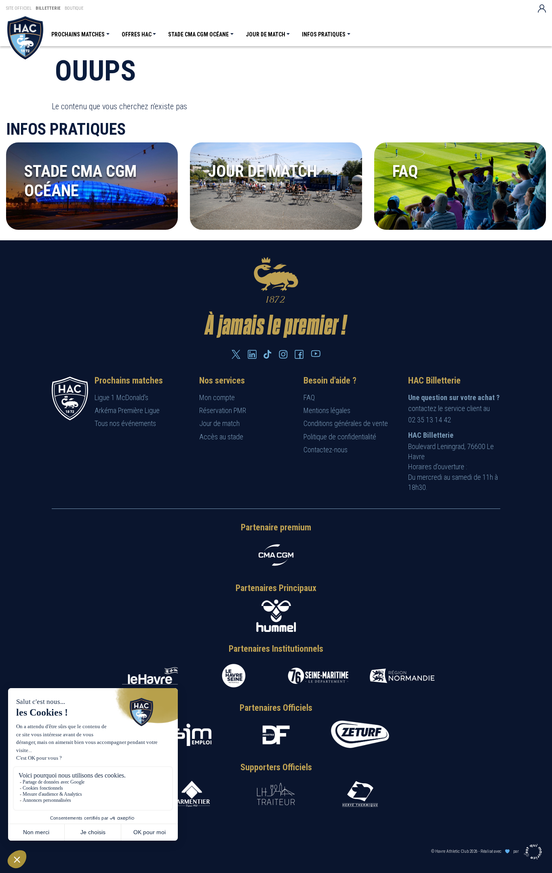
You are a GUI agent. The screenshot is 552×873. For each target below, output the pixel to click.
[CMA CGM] (276, 555)
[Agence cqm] (534, 851)
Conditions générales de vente (345, 423)
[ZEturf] (360, 734)
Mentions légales (326, 410)
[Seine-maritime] (318, 676)
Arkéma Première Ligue (127, 410)
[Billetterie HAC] (25, 37)
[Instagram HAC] (283, 354)
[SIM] (192, 735)
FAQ (309, 397)
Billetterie (48, 8)
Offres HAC (137, 34)
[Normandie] (402, 676)
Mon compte (217, 397)
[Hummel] (276, 616)
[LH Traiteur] (276, 794)
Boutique (74, 8)
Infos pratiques (324, 34)
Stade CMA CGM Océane (198, 34)
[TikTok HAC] (267, 354)
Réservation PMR (222, 410)
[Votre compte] (542, 8)
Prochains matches (78, 34)
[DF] (276, 735)
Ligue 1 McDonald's (121, 397)
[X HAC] (236, 354)
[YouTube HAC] (315, 353)
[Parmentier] (192, 794)
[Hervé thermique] (360, 794)
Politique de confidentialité (339, 436)
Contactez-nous (325, 449)
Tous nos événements (125, 423)
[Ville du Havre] (150, 676)
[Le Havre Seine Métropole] (234, 676)
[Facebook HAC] (299, 354)
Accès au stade (221, 436)
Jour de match (265, 34)
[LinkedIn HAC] (252, 354)
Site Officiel (19, 8)
